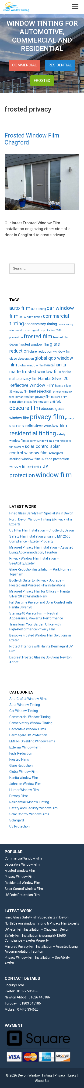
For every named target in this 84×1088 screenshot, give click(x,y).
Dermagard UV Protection (28, 735)
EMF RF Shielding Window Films (32, 741)
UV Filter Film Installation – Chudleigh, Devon (41, 530)
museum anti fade (49, 401)
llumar (19, 396)
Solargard (16, 820)
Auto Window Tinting (24, 705)
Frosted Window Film (20, 870)
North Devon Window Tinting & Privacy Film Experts (42, 923)
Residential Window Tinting (29, 802)
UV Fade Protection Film (22, 895)
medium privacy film (37, 396)
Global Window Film (23, 772)
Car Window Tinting (23, 711)
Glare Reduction (21, 765)
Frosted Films (19, 759)
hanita (49, 365)
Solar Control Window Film (24, 889)
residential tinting (32, 433)
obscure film (24, 408)
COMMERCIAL (24, 65)
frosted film (38, 336)
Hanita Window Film (23, 778)
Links (72, 1075)
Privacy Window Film (20, 876)
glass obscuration (21, 358)
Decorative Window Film (22, 864)
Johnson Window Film (25, 784)
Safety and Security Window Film (33, 808)
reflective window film (46, 425)
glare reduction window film (50, 351)
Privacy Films (18, 796)
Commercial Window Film (23, 858)
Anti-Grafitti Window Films (28, 699)
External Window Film (25, 747)
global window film (31, 365)
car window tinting (30, 316)
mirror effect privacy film (23, 401)
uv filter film (35, 466)
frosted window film (33, 344)
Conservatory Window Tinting (30, 723)
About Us (42, 1081)
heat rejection (40, 391)
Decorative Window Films (27, 729)
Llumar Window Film (24, 790)
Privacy (60, 1075)
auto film (20, 308)
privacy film (47, 417)
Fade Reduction (20, 753)
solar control (37, 446)
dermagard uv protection (40, 330)
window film (54, 475)
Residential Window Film (22, 883)
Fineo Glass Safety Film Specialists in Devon (41, 513)
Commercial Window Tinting (30, 717)
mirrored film (59, 396)
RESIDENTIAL (60, 65)
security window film (39, 440)
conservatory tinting (40, 324)
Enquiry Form (14, 985)
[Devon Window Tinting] (15, 7)
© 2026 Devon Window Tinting (29, 1075)
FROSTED (42, 80)
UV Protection (19, 826)
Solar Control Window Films (29, 814)
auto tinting (38, 309)
